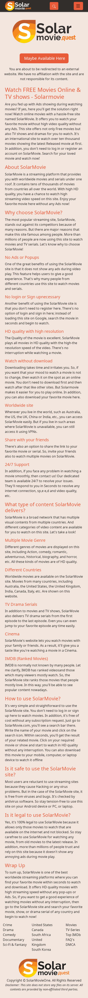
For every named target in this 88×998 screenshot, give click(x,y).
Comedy (9, 934)
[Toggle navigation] (78, 6)
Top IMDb (73, 934)
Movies (71, 925)
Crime (7, 925)
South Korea (41, 949)
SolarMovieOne (38, 980)
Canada (37, 930)
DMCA (70, 944)
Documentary (13, 939)
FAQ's (70, 939)
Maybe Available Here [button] (44, 58)
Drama (8, 930)
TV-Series (73, 930)
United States (42, 925)
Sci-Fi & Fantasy (15, 944)
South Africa (41, 934)
